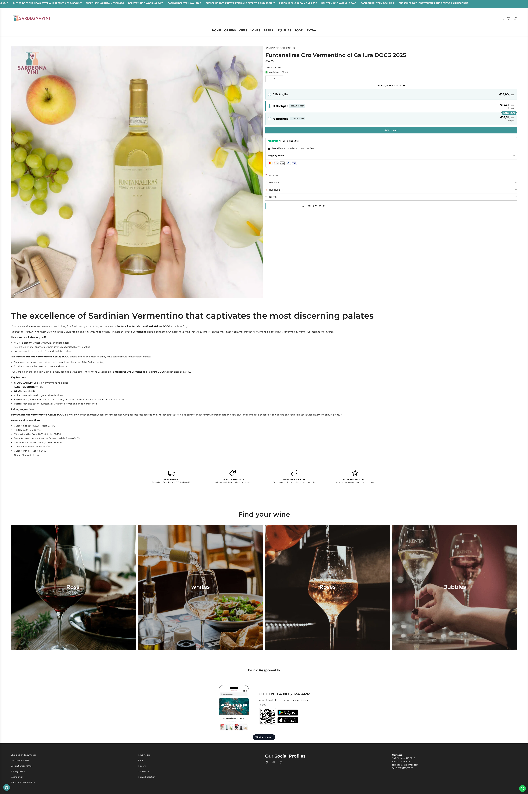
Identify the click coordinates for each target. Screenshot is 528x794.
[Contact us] (522, 788)
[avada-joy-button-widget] (6, 787)
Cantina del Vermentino (280, 48)
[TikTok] (281, 762)
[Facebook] (266, 762)
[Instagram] (274, 762)
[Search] (502, 18)
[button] (391, 94)
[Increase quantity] (280, 79)
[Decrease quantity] (269, 79)
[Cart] (508, 18)
